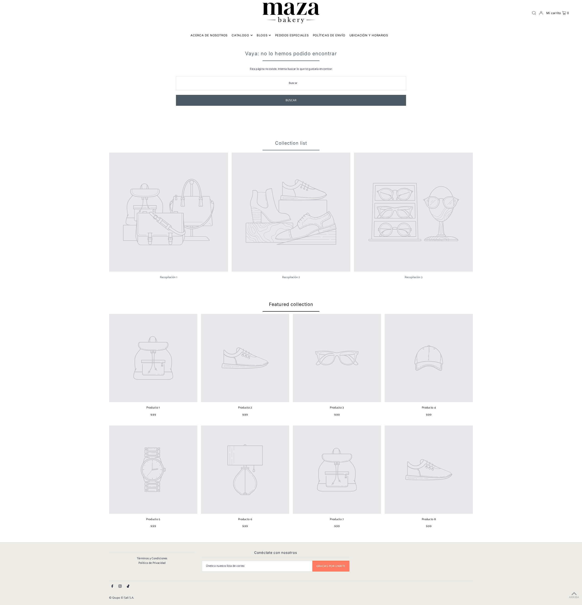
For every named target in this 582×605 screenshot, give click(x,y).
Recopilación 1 (168, 277)
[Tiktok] (128, 586)
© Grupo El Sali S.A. (121, 597)
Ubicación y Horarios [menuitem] (368, 35)
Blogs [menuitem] (262, 35)
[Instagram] (120, 586)
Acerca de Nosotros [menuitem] (209, 35)
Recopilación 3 (413, 277)
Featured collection (291, 304)
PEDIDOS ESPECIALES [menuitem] (292, 35)
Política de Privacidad (152, 563)
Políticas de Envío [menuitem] (329, 35)
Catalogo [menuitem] (240, 35)
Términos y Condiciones (152, 558)
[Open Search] (534, 13)
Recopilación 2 (291, 277)
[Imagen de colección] (168, 212)
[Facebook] (112, 586)
